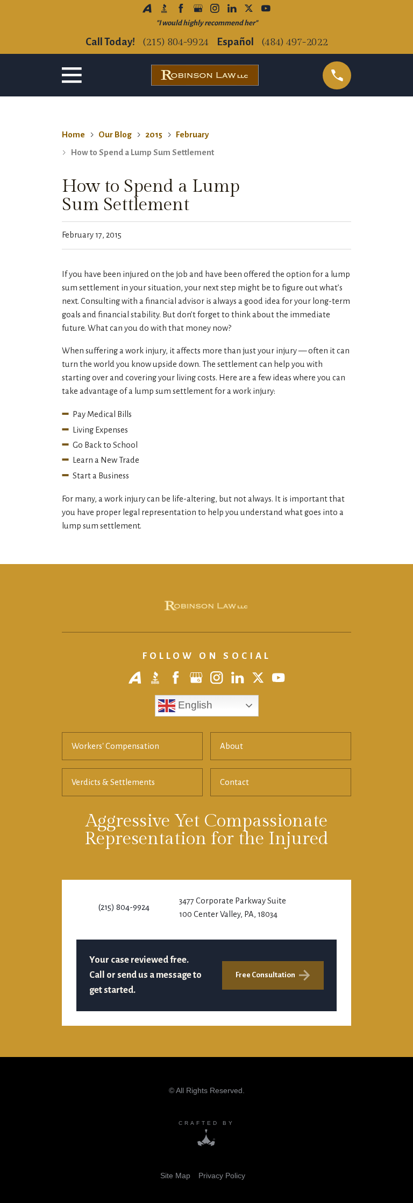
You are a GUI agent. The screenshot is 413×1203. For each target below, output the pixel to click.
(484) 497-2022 (294, 42)
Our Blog (115, 134)
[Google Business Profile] (198, 8)
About (231, 746)
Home (73, 134)
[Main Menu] (74, 75)
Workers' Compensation (115, 746)
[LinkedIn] (232, 8)
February (192, 134)
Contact (234, 782)
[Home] (206, 606)
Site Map (175, 1175)
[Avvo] (147, 8)
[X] (248, 8)
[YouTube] (265, 8)
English (193, 704)
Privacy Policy (221, 1175)
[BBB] (164, 8)
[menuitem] (175, 1175)
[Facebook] (181, 8)
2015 (153, 134)
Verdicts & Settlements (113, 782)
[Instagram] (214, 8)
